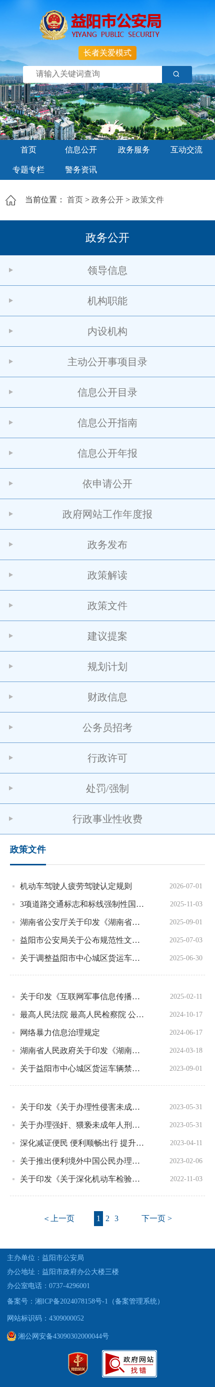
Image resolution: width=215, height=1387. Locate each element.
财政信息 (108, 697)
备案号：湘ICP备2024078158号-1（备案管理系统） (85, 1301)
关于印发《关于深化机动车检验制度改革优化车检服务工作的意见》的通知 (84, 1179)
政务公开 (108, 199)
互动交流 (186, 149)
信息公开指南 (108, 422)
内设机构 (108, 331)
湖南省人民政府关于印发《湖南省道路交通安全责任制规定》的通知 (84, 1050)
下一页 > (157, 1218)
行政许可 (108, 757)
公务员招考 (107, 727)
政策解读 (108, 575)
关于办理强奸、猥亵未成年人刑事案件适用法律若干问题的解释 (84, 1125)
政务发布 (108, 544)
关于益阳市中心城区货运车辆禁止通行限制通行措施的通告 (84, 1068)
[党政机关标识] (78, 1373)
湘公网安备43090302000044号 (62, 1336)
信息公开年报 (108, 453)
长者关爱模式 (108, 52)
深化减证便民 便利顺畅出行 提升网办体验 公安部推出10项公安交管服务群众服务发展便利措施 (84, 1143)
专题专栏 (28, 169)
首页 (28, 149)
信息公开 (81, 149)
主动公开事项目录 (108, 361)
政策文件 (148, 199)
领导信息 (108, 270)
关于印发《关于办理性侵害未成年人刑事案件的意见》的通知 (84, 1107)
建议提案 (108, 636)
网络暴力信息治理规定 (60, 1032)
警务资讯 (81, 169)
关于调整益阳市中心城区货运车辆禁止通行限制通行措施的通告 (84, 958)
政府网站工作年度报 (107, 514)
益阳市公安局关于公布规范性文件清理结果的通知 (84, 940)
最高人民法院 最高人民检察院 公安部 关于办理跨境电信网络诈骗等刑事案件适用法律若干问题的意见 (84, 1014)
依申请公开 (107, 483)
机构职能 (108, 300)
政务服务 (134, 149)
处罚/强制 (107, 788)
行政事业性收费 (107, 818)
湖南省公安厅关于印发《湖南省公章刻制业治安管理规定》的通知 (84, 922)
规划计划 (108, 666)
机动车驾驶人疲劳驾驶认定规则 (76, 886)
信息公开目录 (108, 392)
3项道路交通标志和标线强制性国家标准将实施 (84, 904)
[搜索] (177, 74)
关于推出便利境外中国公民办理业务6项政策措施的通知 (84, 1161)
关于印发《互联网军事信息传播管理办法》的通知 (84, 996)
